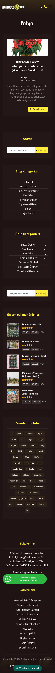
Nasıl (32, 481)
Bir (12, 451)
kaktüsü (25, 475)
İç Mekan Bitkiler (28, 199)
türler (41, 498)
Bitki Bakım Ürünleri (28, 266)
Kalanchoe (38, 475)
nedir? (41, 481)
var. (10, 504)
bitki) (20, 451)
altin (22, 439)
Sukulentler (28, 249)
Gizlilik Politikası (27, 619)
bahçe (40, 439)
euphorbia (17, 469)
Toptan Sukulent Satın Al (27, 624)
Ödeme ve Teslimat (27, 605)
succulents (38, 487)
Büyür (27, 457)
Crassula (17, 463)
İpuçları (42, 504)
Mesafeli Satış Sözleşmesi (27, 600)
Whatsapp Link (27, 633)
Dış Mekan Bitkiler (28, 204)
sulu (32, 498)
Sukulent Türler (28, 186)
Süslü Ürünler (28, 244)
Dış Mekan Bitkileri (28, 262)
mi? (24, 481)
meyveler (14, 481)
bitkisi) (40, 451)
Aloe (14, 439)
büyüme (16, 457)
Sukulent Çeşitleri (18, 498)
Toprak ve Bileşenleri (28, 271)
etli (39, 463)
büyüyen (37, 457)
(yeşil (19, 433)
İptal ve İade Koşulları (27, 614)
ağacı (31, 439)
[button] (50, 7)
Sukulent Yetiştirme (28, 191)
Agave (40, 433)
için (39, 469)
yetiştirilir (30, 504)
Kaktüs (15, 475)
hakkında (30, 469)
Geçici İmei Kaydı (27, 647)
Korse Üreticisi (27, 643)
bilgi (43, 445)
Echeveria (30, 463)
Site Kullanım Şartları (27, 609)
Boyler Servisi (27, 638)
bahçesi (13, 445)
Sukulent (28, 182)
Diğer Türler (28, 213)
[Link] (45, 6)
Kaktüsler (28, 195)
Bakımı (34, 445)
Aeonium (29, 433)
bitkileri (30, 451)
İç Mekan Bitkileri (28, 258)
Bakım (23, 445)
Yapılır (19, 504)
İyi (27, 510)
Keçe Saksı (27, 628)
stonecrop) (24, 487)
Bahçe (24, 78)
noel (13, 487)
